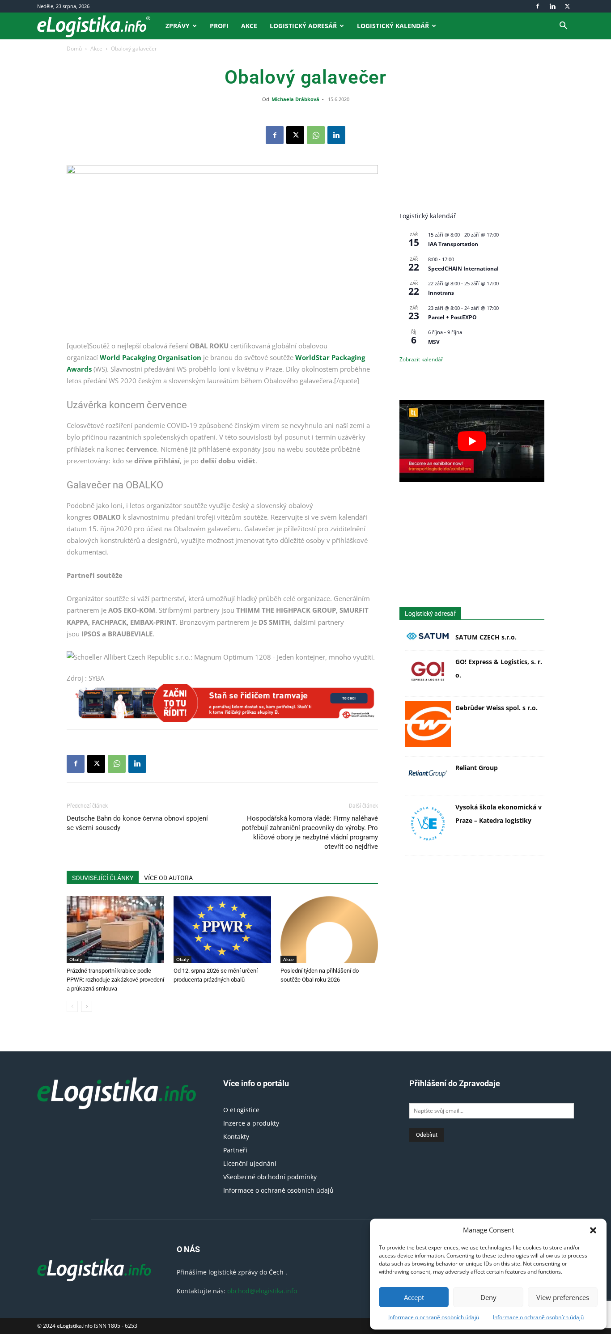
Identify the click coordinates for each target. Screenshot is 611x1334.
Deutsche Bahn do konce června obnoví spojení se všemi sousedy (137, 823)
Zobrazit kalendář (421, 359)
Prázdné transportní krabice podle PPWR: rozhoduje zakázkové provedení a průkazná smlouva (115, 979)
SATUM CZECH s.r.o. (486, 637)
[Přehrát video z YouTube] (471, 441)
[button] (593, 1230)
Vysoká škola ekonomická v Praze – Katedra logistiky (498, 814)
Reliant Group (476, 767)
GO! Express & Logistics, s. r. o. (498, 668)
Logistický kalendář (393, 25)
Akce (249, 25)
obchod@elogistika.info (262, 1291)
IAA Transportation (453, 244)
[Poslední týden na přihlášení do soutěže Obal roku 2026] (329, 929)
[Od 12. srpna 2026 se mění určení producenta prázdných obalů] (222, 929)
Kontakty (236, 1136)
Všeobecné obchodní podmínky (270, 1177)
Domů (74, 48)
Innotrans (441, 292)
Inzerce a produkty (251, 1123)
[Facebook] (537, 6)
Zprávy (177, 25)
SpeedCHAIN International (463, 268)
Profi (219, 25)
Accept (414, 1297)
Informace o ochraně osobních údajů (433, 1317)
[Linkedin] (552, 6)
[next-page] (86, 1006)
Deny (488, 1297)
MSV (434, 342)
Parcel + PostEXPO (452, 317)
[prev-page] (72, 1006)
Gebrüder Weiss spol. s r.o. (496, 707)
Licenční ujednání (249, 1163)
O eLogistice (241, 1109)
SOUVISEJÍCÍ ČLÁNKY (102, 877)
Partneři (235, 1150)
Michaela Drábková (295, 99)
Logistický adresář (303, 25)
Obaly (75, 959)
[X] (567, 6)
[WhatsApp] (316, 135)
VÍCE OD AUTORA (168, 877)
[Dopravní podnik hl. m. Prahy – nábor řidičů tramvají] (222, 703)
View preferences (562, 1297)
